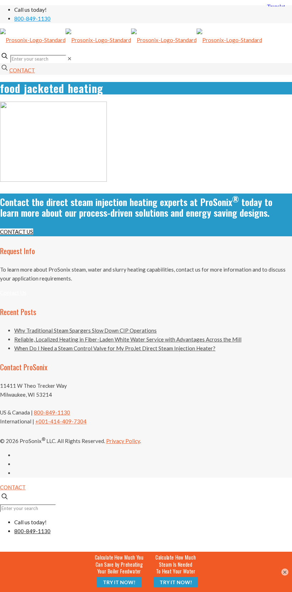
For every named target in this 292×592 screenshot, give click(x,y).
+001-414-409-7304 (61, 421)
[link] (69, 58)
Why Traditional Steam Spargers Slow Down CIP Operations (85, 330)
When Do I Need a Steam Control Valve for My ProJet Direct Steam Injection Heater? (114, 348)
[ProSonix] (131, 39)
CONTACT (22, 70)
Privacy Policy (123, 441)
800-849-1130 (32, 18)
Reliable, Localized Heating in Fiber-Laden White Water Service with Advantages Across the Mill (127, 339)
